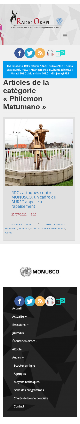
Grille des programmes (29, 390)
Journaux (18, 333)
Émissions (19, 325)
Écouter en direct (24, 341)
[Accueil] (36, 19)
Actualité (26, 224)
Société (15, 224)
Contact (19, 406)
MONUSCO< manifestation (45, 228)
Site (63, 228)
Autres (17, 357)
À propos (20, 374)
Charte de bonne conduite (31, 398)
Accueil (17, 308)
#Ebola (17, 349)
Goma (8, 232)
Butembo (23, 228)
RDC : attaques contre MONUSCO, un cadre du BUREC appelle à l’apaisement (33, 199)
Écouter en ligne (24, 365)
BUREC (49, 224)
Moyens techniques (27, 382)
